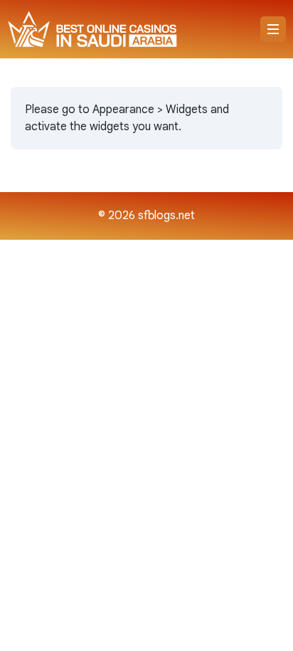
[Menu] (273, 29)
